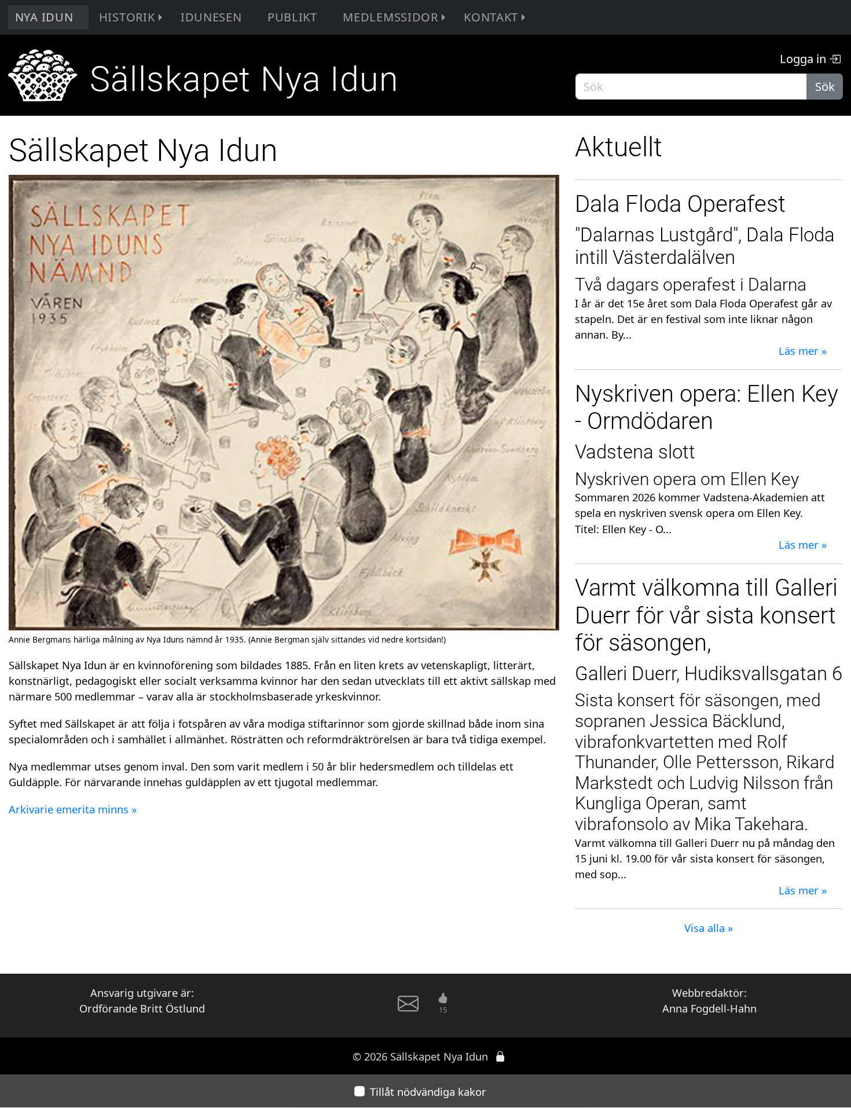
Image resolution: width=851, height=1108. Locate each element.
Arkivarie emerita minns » (73, 809)
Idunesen (211, 17)
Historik (127, 17)
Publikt (292, 17)
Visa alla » (708, 927)
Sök (825, 86)
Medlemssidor (390, 17)
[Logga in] (500, 1056)
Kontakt (491, 17)
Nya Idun (44, 17)
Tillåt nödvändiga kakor (428, 1091)
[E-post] (408, 1008)
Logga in (804, 59)
